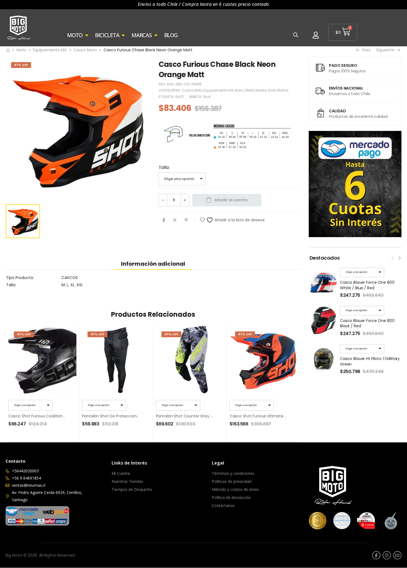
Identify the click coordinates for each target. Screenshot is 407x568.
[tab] (153, 264)
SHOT (179, 96)
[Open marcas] (156, 35)
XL (72, 285)
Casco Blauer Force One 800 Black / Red (367, 323)
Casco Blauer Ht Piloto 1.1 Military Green (370, 361)
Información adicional (153, 264)
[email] (397, 555)
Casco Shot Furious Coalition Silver (40, 416)
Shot (207, 96)
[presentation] (392, 257)
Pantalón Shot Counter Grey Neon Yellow (194, 416)
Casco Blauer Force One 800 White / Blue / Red (367, 285)
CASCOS (69, 277)
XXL (79, 285)
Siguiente (387, 50)
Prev (366, 50)
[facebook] (376, 555)
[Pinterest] (186, 220)
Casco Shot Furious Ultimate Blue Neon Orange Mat (278, 416)
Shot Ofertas (278, 90)
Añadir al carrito (231, 200)
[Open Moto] (86, 35)
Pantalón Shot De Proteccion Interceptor (120, 416)
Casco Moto (85, 50)
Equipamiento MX (50, 50)
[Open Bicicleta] (123, 35)
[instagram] (387, 555)
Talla (164, 167)
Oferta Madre (255, 90)
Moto (22, 50)
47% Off (21, 65)
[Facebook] (164, 220)
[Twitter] (175, 220)
